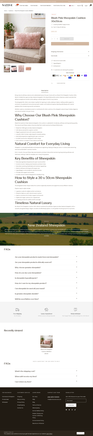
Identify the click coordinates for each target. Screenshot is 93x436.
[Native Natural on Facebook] (66, 410)
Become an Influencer (38, 423)
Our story (34, 396)
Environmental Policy (38, 420)
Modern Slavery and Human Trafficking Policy (37, 415)
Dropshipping (21, 405)
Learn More (49, 433)
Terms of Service (36, 405)
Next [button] (42, 39)
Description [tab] (44, 90)
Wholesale (5, 402)
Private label (5, 399)
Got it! (80, 433)
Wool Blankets (28, 1)
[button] (80, 5)
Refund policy (36, 408)
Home (5, 10)
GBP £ (72, 5)
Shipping (19, 396)
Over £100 (5, 1)
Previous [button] (7, 39)
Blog (33, 402)
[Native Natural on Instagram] (72, 410)
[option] (24, 38)
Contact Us (20, 408)
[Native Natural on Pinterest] (69, 410)
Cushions (11, 10)
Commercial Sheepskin (8, 396)
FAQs (33, 399)
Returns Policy (21, 399)
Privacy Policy (20, 402)
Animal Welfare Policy (38, 410)
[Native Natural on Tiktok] (75, 410)
